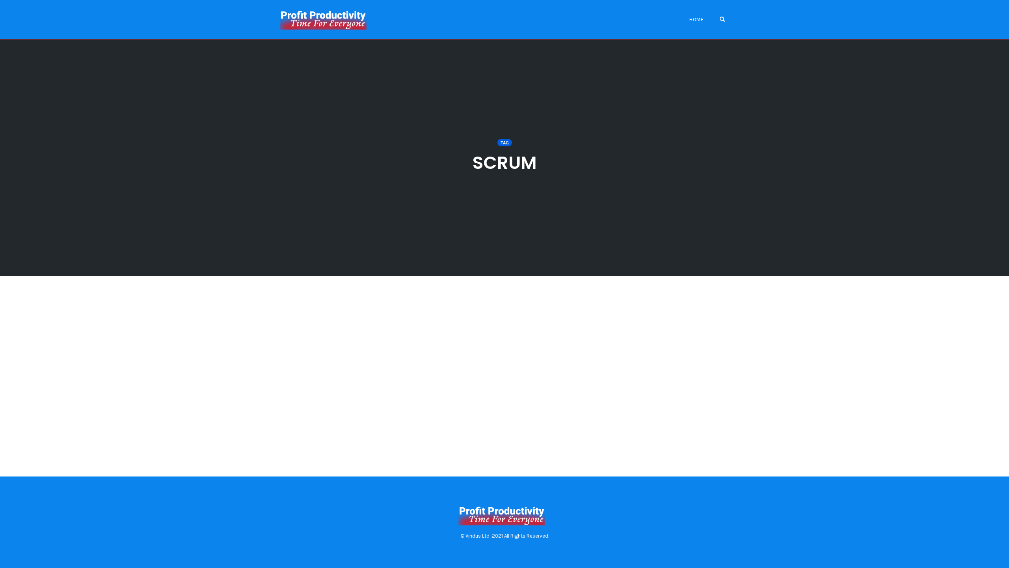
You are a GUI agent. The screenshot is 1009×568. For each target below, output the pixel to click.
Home (696, 19)
